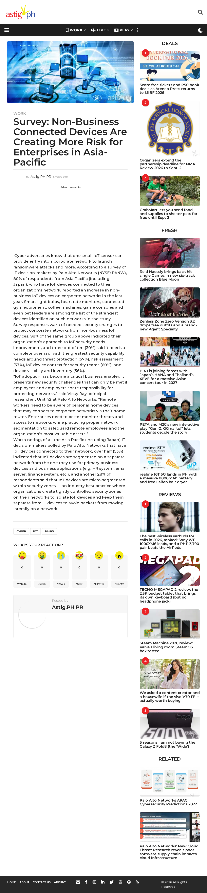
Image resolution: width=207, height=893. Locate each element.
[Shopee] (129, 882)
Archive (60, 882)
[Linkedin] (103, 882)
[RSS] (137, 882)
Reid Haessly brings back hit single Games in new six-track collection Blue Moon (167, 275)
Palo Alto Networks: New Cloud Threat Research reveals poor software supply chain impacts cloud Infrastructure (169, 852)
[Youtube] (120, 882)
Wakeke (22, 584)
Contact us (42, 882)
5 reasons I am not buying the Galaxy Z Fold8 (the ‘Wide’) (167, 744)
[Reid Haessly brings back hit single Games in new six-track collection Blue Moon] (170, 253)
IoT (35, 531)
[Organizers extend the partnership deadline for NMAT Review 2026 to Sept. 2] (170, 128)
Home (11, 882)
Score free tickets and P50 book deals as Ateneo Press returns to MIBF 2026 (169, 89)
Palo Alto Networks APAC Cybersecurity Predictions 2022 (168, 802)
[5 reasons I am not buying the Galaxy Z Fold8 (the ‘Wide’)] (170, 724)
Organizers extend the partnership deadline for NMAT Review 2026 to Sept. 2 (168, 164)
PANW (49, 531)
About (24, 882)
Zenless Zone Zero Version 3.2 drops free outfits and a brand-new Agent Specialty (168, 325)
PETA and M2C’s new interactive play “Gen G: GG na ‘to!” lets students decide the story (169, 428)
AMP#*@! (99, 584)
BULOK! (42, 584)
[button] (200, 12)
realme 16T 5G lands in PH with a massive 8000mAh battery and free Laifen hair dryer (168, 478)
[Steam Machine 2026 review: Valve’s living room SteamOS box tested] (170, 624)
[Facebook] (86, 882)
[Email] (78, 882)
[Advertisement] (70, 217)
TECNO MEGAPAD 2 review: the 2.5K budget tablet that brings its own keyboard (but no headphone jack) (169, 595)
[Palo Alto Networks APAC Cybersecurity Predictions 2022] (170, 782)
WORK (76, 30)
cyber (21, 531)
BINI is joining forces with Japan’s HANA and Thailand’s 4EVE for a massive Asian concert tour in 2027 (166, 377)
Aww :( (61, 584)
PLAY (125, 30)
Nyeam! (119, 584)
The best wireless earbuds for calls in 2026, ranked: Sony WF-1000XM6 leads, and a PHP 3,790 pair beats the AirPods (169, 542)
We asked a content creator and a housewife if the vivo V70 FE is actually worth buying (170, 697)
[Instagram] (94, 882)
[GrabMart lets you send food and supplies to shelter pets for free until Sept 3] (170, 191)
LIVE (101, 30)
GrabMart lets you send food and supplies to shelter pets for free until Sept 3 (168, 214)
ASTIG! (79, 584)
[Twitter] (112, 882)
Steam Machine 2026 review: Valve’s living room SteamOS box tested (166, 647)
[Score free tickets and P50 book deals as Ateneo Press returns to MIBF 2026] (170, 66)
